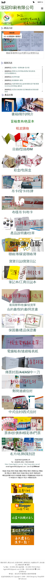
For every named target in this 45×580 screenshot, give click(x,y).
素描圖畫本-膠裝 (17, 80)
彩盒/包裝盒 (22, 170)
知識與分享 (35, 562)
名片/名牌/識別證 (22, 454)
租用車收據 (16, 77)
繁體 (28, 565)
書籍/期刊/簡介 (22, 114)
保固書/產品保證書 (22, 330)
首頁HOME (19, 562)
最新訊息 (27, 562)
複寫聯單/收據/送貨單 (22, 304)
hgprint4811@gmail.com (11, 569)
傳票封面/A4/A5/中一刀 (22, 372)
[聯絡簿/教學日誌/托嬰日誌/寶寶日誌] (22, 41)
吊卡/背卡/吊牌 (22, 191)
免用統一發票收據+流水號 (20, 67)
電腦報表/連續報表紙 (22, 351)
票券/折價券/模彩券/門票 (22, 433)
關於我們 (4, 562)
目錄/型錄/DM (22, 149)
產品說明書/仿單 (22, 233)
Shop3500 (40, 576)
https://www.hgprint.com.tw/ (14, 464)
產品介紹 (11, 562)
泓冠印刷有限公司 (17, 7)
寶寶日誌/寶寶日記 (22, 261)
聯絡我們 (21, 565)
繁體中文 (40, 2)
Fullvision (23, 579)
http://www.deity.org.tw (31, 464)
